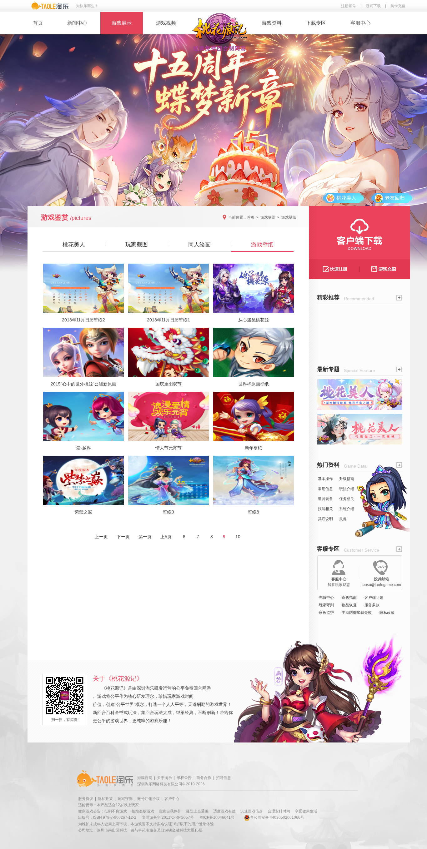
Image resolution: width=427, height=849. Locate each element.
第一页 (145, 536)
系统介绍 (346, 509)
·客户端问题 (373, 597)
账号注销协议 (148, 799)
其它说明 (325, 519)
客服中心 (360, 23)
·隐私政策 (386, 612)
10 (238, 536)
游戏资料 (272, 23)
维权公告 (184, 778)
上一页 (101, 536)
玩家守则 (125, 799)
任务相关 (346, 499)
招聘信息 (223, 778)
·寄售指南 (348, 597)
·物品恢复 (348, 605)
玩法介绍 (346, 489)
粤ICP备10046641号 (216, 817)
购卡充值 (397, 6)
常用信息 (325, 489)
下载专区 (316, 23)
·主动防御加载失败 (356, 612)
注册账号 (348, 6)
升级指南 (346, 479)
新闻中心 (77, 23)
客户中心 (171, 799)
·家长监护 (326, 612)
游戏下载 (373, 6)
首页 (38, 23)
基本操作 (325, 479)
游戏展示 (122, 23)
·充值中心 (326, 597)
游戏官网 (144, 778)
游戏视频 (166, 23)
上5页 (166, 536)
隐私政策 (105, 799)
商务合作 (203, 778)
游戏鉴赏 (267, 217)
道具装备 (325, 499)
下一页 (123, 536)
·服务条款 (371, 605)
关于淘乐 (164, 778)
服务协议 (85, 799)
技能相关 (325, 509)
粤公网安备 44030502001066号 (277, 817)
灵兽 (343, 519)
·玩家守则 (326, 605)
